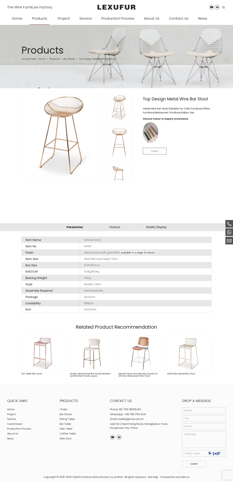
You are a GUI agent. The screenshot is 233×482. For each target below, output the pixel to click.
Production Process (19, 429)
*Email (187, 426)
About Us (12, 433)
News (10, 438)
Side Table (66, 429)
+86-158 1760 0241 (135, 414)
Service (11, 419)
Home (10, 409)
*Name (188, 410)
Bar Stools (66, 414)
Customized (14, 424)
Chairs (63, 409)
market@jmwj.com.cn (130, 419)
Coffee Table (68, 433)
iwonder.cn (183, 477)
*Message (190, 434)
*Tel (186, 418)
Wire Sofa (65, 438)
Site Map (153, 477)
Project (11, 414)
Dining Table (67, 419)
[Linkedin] (217, 7)
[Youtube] (211, 7)
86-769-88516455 (130, 409)
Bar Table (65, 424)
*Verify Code (192, 453)
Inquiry (154, 151)
